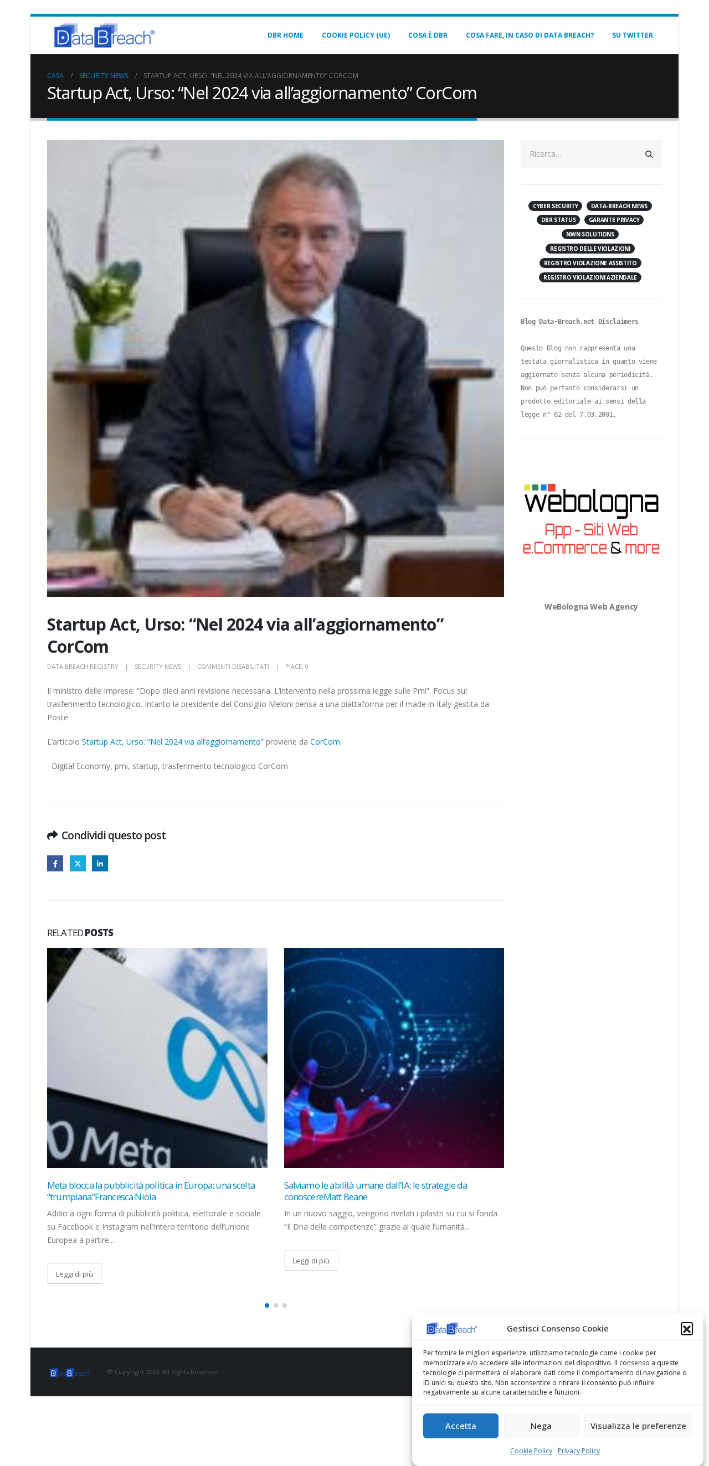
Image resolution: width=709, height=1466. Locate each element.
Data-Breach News (619, 206)
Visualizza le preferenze (638, 1426)
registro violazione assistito (590, 263)
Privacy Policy (579, 1450)
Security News (158, 666)
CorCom (325, 741)
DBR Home (286, 35)
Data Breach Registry (83, 666)
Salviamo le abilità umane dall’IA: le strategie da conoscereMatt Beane (375, 1191)
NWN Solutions (590, 234)
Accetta (460, 1426)
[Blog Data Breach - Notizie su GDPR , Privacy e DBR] (102, 35)
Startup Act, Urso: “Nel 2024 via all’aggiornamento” (173, 741)
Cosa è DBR (428, 35)
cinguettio (78, 863)
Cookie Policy (531, 1450)
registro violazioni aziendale (590, 277)
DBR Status (558, 220)
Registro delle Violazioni (590, 248)
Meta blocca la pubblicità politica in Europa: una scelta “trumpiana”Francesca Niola (151, 1191)
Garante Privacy (614, 220)
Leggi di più (74, 1274)
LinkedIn (100, 863)
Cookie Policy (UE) (356, 35)
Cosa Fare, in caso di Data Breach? (530, 35)
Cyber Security (555, 206)
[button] (686, 1328)
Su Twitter (632, 35)
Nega (541, 1426)
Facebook (55, 863)
